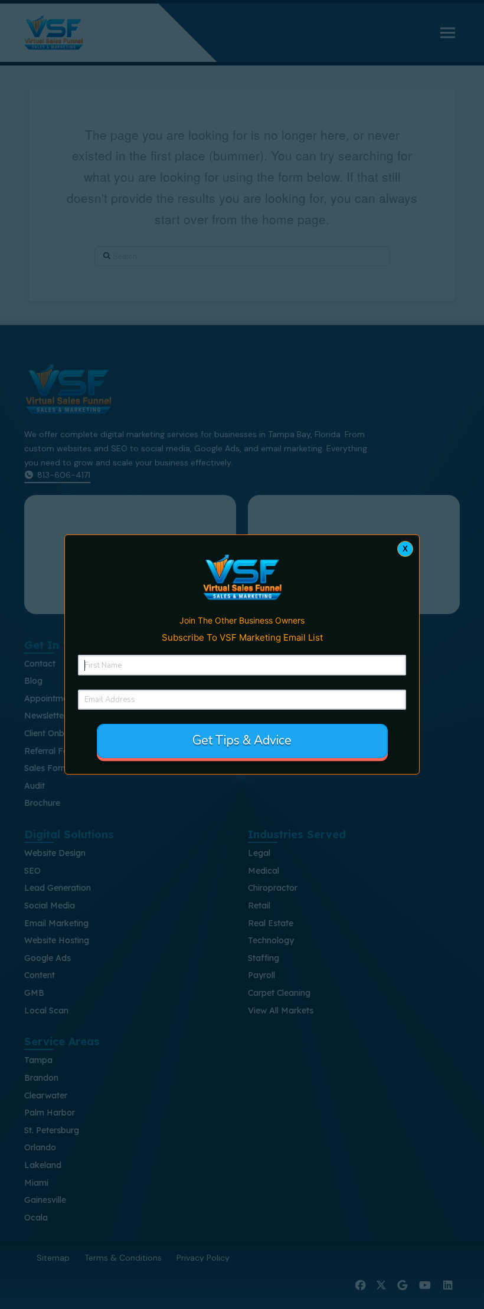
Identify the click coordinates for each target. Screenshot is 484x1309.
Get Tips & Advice (242, 740)
